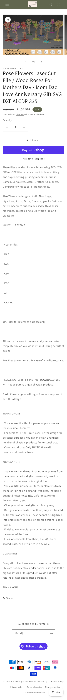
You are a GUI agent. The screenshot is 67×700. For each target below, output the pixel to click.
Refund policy (57, 681)
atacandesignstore (20, 681)
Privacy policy (17, 687)
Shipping (20, 114)
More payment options (33, 158)
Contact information (35, 692)
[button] (7, 4)
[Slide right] (41, 62)
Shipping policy (52, 687)
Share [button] (9, 598)
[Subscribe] (51, 633)
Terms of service (34, 687)
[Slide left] (26, 62)
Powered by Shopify (38, 681)
